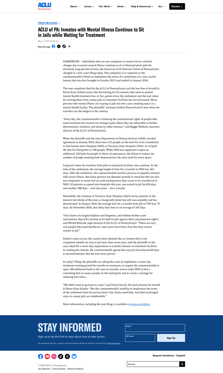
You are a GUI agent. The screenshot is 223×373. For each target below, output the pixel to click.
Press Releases (47, 22)
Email (129, 326)
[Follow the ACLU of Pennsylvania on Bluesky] (74, 357)
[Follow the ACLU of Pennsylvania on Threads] (67, 357)
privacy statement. (114, 343)
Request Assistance (163, 355)
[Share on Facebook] (53, 47)
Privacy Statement (59, 368)
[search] (182, 364)
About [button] (73, 6)
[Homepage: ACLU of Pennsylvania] (47, 6)
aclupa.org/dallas (140, 304)
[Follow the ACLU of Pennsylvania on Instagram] (54, 357)
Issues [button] (88, 6)
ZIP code (130, 336)
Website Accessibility (75, 368)
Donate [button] (175, 6)
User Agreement (44, 368)
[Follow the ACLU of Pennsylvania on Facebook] (40, 357)
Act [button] (160, 6)
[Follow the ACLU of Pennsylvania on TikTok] (60, 357)
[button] (64, 47)
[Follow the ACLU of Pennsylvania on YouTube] (47, 357)
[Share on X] (59, 47)
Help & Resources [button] (141, 6)
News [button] (120, 6)
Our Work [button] (104, 6)
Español (180, 355)
